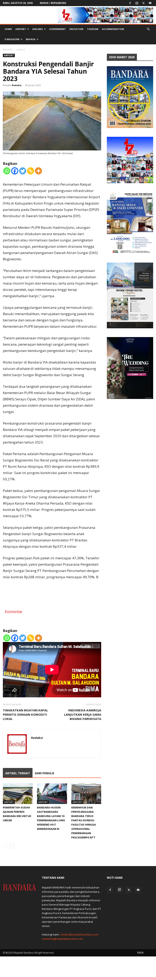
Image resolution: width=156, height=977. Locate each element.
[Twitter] (143, 3)
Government (57, 29)
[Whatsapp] (6, 170)
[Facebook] (130, 3)
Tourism (92, 29)
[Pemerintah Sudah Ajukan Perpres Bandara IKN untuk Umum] (18, 793)
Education (76, 29)
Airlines (37, 29)
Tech (140, 952)
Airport (20, 29)
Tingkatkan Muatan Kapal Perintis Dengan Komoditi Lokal (25, 714)
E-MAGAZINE (12, 39)
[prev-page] (5, 845)
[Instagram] (137, 3)
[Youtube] (150, 3)
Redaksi (17, 85)
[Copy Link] (30, 170)
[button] (148, 29)
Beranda (8, 49)
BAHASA (30, 39)
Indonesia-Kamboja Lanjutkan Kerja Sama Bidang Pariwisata (82, 714)
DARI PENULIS (44, 773)
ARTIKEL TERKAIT (17, 773)
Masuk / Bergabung (53, 3)
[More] (38, 170)
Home (8, 29)
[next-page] (11, 845)
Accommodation (113, 29)
